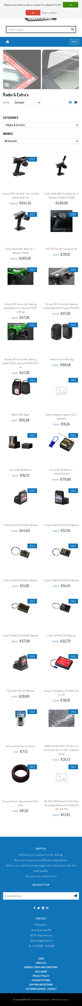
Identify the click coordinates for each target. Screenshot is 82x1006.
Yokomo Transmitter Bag (61, 359)
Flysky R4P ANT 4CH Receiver (20, 690)
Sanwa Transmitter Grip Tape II (20, 746)
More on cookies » (49, 12)
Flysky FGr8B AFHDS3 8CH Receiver (61, 580)
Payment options (41, 980)
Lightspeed (46, 999)
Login (41, 958)
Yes (70, 4)
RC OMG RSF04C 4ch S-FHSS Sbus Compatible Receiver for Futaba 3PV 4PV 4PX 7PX (61, 805)
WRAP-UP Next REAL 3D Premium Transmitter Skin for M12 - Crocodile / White (61, 749)
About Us (41, 962)
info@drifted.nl (43, 940)
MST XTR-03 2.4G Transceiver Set (61, 248)
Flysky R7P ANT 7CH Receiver (61, 635)
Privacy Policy (41, 975)
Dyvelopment (64, 999)
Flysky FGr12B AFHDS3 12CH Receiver (20, 635)
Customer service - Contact (41, 988)
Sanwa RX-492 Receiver (20, 469)
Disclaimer (41, 971)
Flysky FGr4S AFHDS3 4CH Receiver (20, 525)
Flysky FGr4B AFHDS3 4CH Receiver (20, 580)
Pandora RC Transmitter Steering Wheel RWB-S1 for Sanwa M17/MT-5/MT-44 (20, 307)
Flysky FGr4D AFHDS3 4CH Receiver (61, 525)
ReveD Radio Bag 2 (20, 414)
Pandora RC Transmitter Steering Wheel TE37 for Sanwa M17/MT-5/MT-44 (20, 363)
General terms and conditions (41, 967)
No (33, 12)
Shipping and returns (41, 984)
